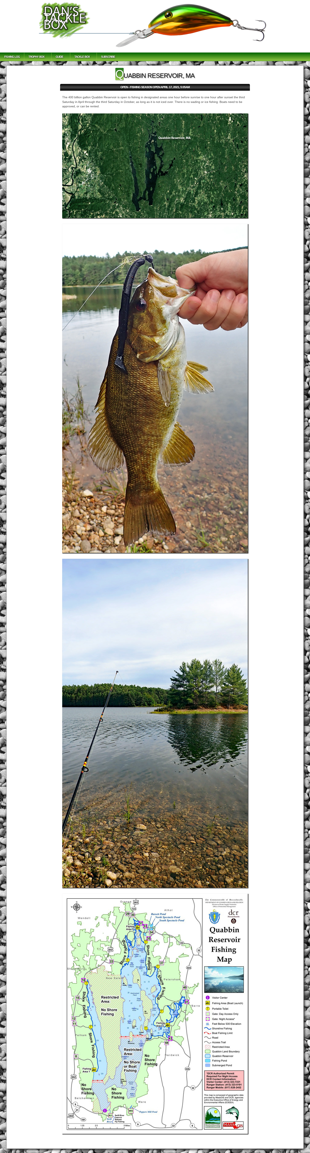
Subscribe (108, 56)
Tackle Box (82, 56)
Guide (59, 56)
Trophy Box (36, 56)
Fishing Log (12, 56)
